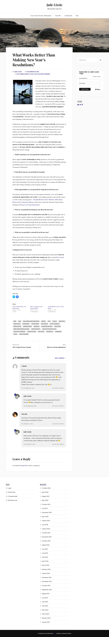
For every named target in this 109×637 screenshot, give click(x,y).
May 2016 (45, 557)
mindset (36, 326)
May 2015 (45, 606)
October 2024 (46, 488)
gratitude (17, 323)
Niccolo (24, 414)
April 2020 (45, 516)
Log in (10, 488)
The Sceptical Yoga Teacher (22, 347)
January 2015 (46, 622)
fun (49, 321)
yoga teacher (23, 334)
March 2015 (45, 614)
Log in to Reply (59, 388)
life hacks (44, 323)
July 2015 (45, 597)
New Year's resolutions (21, 329)
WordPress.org (12, 500)
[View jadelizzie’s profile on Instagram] (82, 104)
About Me (58, 15)
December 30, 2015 (33, 71)
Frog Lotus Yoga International (30, 205)
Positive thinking (19, 331)
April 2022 (45, 500)
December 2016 (47, 537)
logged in (24, 465)
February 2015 (46, 618)
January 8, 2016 (30, 444)
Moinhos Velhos (47, 326)
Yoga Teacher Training (42, 74)
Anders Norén (66, 633)
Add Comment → (60, 358)
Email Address (83, 78)
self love (41, 331)
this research (60, 257)
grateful (62, 321)
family (44, 321)
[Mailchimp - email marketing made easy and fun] (97, 90)
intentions (35, 323)
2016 (19, 321)
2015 (15, 321)
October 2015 (46, 585)
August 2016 (45, 545)
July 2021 (45, 508)
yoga (31, 74)
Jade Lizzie (54, 5)
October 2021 (46, 504)
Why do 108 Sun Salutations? (56, 347)
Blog (77, 15)
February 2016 (46, 569)
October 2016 (46, 541)
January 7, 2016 (28, 423)
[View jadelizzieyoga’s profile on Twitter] (80, 104)
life (18, 74)
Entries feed (11, 492)
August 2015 (45, 593)
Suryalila (50, 331)
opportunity (36, 329)
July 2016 (45, 549)
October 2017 (46, 532)
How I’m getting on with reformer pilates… (36, 307)
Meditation (17, 326)
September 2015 (47, 589)
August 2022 (45, 496)
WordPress (49, 633)
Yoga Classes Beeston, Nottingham (41, 15)
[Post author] (15, 395)
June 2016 (45, 553)
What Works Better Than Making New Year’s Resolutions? (34, 59)
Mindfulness (24, 74)
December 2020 (47, 512)
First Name (82, 83)
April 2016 (45, 561)
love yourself (54, 323)
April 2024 (45, 492)
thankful (58, 331)
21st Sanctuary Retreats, (27, 202)
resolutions (32, 331)
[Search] (100, 59)
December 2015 (47, 577)
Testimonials (68, 15)
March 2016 (45, 565)
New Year (57, 326)
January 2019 (46, 520)
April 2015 (45, 610)
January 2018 (46, 528)
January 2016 (46, 573)
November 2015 (47, 581)
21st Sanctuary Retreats (31, 321)
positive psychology (49, 329)
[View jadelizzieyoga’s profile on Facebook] (78, 104)
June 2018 (45, 524)
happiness (26, 323)
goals (55, 321)
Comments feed (12, 496)
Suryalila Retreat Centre (40, 199)
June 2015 (45, 601)
